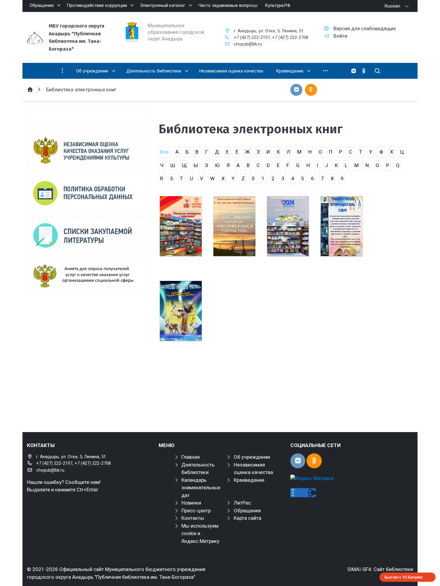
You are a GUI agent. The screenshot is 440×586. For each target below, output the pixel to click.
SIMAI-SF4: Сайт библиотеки (380, 569)
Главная (190, 457)
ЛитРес (242, 503)
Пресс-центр (196, 511)
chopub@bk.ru (248, 44)
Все (164, 152)
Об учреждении (252, 457)
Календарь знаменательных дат (200, 487)
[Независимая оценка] (88, 150)
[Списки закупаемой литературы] (88, 235)
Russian (392, 6)
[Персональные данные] (88, 193)
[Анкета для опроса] (88, 275)
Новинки (191, 503)
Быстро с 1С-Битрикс (404, 577)
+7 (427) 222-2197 (252, 37)
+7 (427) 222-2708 (290, 37)
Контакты (192, 518)
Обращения (247, 511)
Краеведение (249, 480)
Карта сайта (247, 518)
